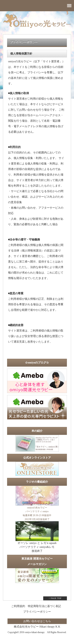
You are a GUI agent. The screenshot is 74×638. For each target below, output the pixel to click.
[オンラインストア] (37, 474)
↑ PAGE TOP (55, 598)
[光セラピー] (37, 449)
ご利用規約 (18, 606)
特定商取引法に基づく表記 (44, 606)
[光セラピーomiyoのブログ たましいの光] (37, 417)
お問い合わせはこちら (37, 621)
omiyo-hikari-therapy (35, 632)
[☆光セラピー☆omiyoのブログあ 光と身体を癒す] (37, 391)
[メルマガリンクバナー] (37, 581)
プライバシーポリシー (37, 611)
